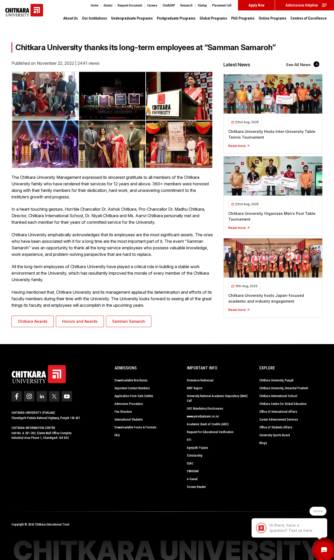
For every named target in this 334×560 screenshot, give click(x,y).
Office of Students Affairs (275, 427)
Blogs (263, 443)
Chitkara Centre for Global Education (283, 404)
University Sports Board (274, 435)
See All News (299, 64)
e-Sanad (192, 479)
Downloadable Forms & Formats (135, 427)
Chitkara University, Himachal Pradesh (283, 388)
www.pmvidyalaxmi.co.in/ (203, 416)
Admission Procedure (129, 404)
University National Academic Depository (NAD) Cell (217, 398)
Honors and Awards (80, 321)
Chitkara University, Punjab (276, 380)
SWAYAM (193, 471)
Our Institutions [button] (94, 18)
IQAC (190, 463)
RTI (189, 440)
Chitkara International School (278, 396)
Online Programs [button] (272, 18)
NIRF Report (194, 388)
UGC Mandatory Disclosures (205, 408)
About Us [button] (70, 18)
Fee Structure (123, 412)
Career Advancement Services (278, 419)
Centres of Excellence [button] (308, 18)
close (318, 511)
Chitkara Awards (32, 321)
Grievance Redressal (200, 380)
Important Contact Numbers (132, 388)
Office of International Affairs (278, 412)
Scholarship (194, 455)
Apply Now (256, 5)
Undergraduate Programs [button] (132, 18)
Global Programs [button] (213, 18)
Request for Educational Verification (210, 432)
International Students (129, 419)
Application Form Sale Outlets (134, 396)
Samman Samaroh (128, 321)
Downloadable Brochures (131, 380)
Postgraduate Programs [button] (176, 18)
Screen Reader (196, 487)
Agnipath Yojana (197, 448)
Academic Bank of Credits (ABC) (208, 424)
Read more (237, 146)
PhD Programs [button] (242, 18)
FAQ (117, 435)
